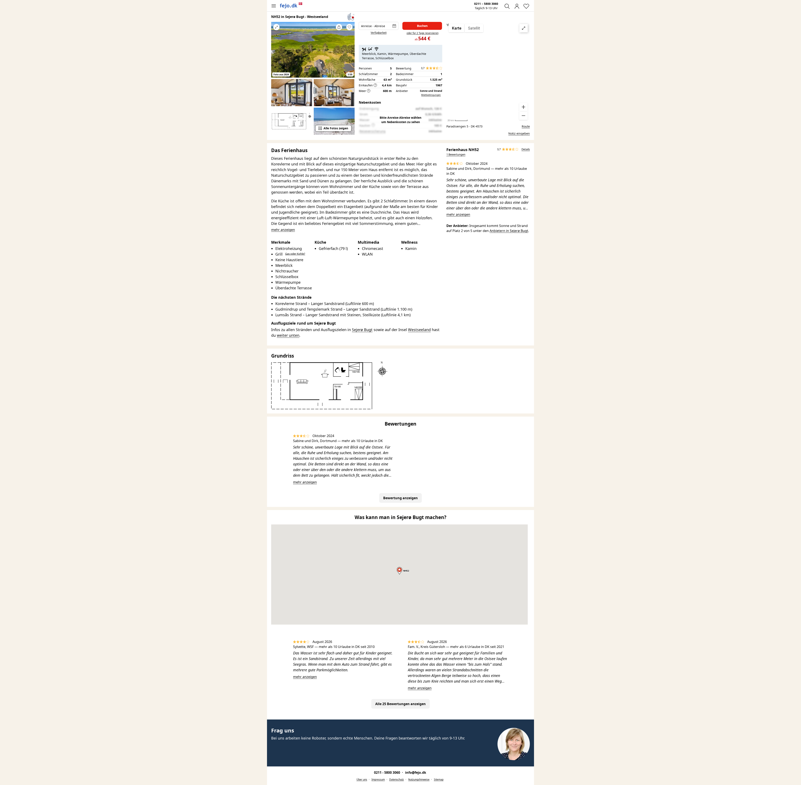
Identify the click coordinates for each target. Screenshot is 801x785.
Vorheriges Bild (276, 52)
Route (526, 126)
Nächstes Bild (349, 52)
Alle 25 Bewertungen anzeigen (400, 704)
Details (525, 149)
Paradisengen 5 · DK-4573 (464, 126)
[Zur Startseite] (291, 5)
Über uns (361, 779)
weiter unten (288, 335)
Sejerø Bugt (362, 329)
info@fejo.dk (415, 772)
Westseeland (419, 329)
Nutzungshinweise (418, 779)
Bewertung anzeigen (400, 498)
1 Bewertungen (455, 154)
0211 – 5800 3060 (486, 4)
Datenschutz (396, 779)
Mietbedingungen (431, 94)
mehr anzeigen (458, 214)
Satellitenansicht (488, 72)
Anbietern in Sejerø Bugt (509, 230)
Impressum (378, 779)
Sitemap (438, 779)
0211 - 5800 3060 (387, 772)
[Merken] (349, 27)
